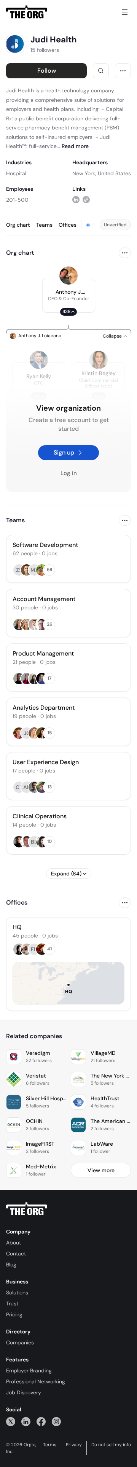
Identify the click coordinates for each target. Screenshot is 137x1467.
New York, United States (101, 173)
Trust (12, 1303)
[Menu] (125, 12)
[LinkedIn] (25, 1421)
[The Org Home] (26, 12)
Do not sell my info (111, 1445)
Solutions (17, 1292)
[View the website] (86, 199)
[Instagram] (56, 1421)
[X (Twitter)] (10, 1421)
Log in (69, 473)
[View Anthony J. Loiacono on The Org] (68, 275)
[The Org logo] (26, 1209)
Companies (20, 1342)
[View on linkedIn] (76, 199)
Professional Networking (35, 1381)
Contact (16, 1253)
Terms (49, 1445)
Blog (11, 1264)
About (13, 1242)
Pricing (14, 1314)
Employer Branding (29, 1370)
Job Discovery (23, 1392)
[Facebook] (41, 1421)
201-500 (17, 199)
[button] (68, 295)
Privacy (74, 1445)
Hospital (16, 173)
